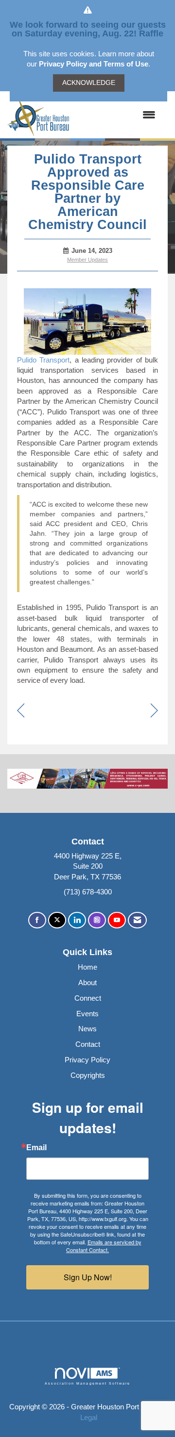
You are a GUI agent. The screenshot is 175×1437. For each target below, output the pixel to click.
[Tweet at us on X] (57, 920)
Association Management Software (87, 1383)
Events (87, 1013)
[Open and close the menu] (117, 115)
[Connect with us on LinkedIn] (77, 920)
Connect (87, 998)
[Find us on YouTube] (117, 920)
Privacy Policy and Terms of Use (93, 64)
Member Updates (87, 260)
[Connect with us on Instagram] (97, 920)
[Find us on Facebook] (37, 920)
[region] (154, 711)
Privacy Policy (87, 1060)
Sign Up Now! (88, 1277)
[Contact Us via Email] (137, 920)
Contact (87, 1044)
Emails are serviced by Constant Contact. (103, 1246)
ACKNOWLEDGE (88, 82)
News (87, 1028)
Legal (88, 1417)
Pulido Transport (43, 360)
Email (36, 1148)
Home (87, 967)
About (87, 982)
